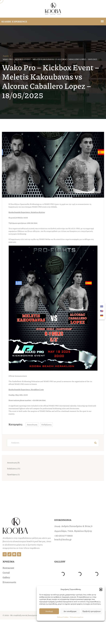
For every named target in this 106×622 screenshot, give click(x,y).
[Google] (19, 554)
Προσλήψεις (12, 474)
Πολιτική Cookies (63, 617)
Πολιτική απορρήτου (76, 617)
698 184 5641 (32, 223)
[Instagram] (5, 554)
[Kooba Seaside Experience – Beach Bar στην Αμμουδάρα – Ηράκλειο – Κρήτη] (53, 9)
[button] (101, 589)
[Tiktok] (9, 554)
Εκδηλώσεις (46, 424)
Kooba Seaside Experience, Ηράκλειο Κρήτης (27, 212)
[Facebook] (14, 554)
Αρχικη (6, 55)
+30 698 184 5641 (39, 400)
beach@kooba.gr (63, 539)
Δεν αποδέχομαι (70, 611)
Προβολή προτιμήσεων (91, 611)
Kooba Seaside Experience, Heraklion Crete (26, 389)
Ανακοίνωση (32, 424)
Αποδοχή (49, 611)
